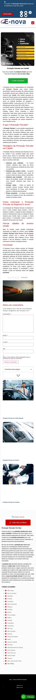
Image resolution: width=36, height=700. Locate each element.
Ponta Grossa (19, 233)
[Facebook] (25, 12)
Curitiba (31, 231)
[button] (32, 22)
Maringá (11, 233)
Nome (5, 335)
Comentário (7, 314)
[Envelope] (25, 15)
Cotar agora (7, 14)
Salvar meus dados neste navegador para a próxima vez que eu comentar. (16, 357)
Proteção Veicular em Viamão (11, 502)
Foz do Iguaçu (29, 233)
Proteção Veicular (12, 89)
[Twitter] (21, 15)
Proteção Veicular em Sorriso (11, 460)
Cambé (14, 95)
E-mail (5, 342)
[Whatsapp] (21, 12)
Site (4, 348)
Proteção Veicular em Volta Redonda (13, 418)
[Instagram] (30, 12)
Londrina (5, 233)
